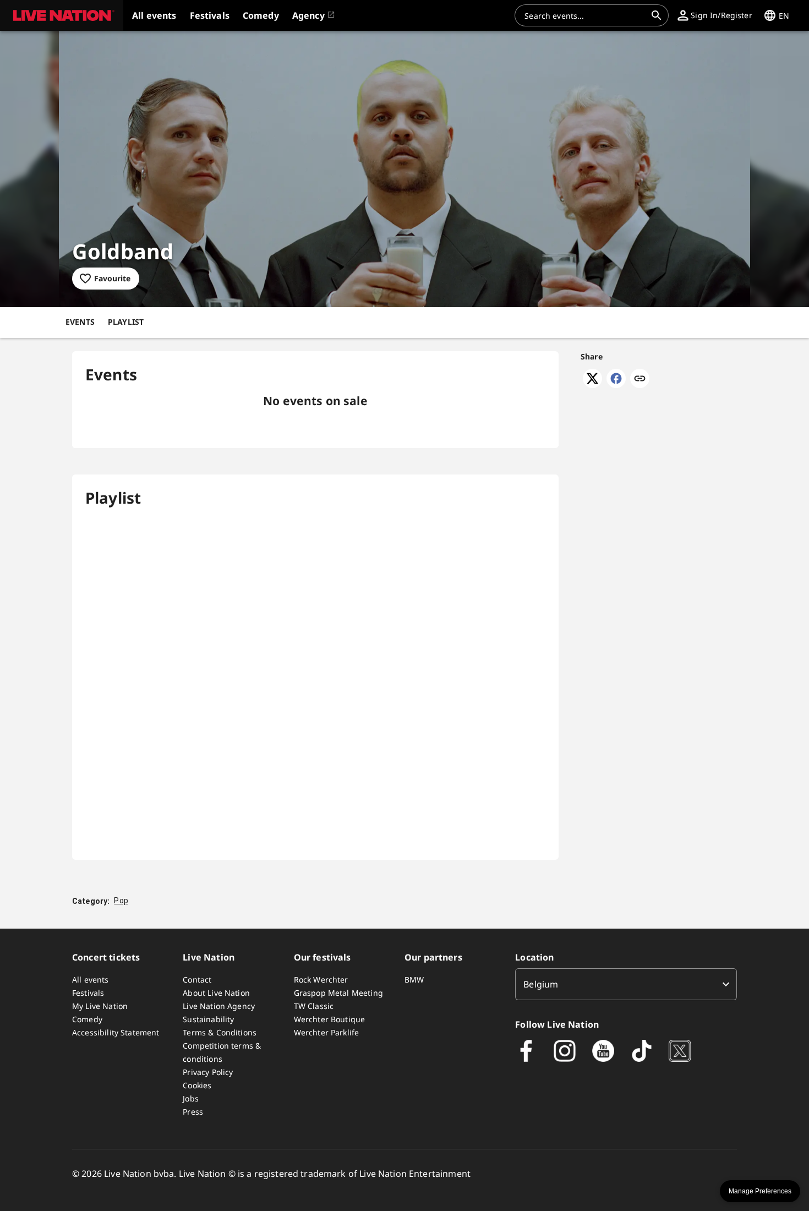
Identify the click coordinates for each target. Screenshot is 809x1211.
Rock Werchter (321, 979)
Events (80, 322)
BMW (414, 979)
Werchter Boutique (329, 1019)
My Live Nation (100, 1006)
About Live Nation (216, 993)
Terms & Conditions (219, 1032)
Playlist (126, 322)
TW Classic (314, 1006)
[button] (61, 15)
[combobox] (585, 15)
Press (193, 1111)
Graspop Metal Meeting (338, 993)
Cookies (197, 1085)
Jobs (191, 1098)
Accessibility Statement (115, 1032)
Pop (121, 900)
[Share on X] (592, 385)
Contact (197, 979)
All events (90, 979)
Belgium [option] (540, 984)
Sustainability (208, 1019)
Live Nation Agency (219, 1006)
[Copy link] (639, 379)
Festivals (88, 993)
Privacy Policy (208, 1072)
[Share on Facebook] (616, 385)
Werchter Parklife (326, 1032)
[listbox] (626, 984)
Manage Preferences (760, 1191)
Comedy (87, 1019)
